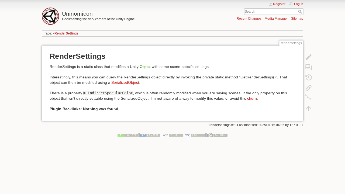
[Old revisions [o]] (308, 77)
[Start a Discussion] (308, 67)
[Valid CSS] (195, 135)
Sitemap (297, 18)
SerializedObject (125, 82)
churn (252, 98)
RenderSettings (66, 33)
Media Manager (276, 18)
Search (300, 11)
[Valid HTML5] (172, 135)
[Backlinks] (308, 88)
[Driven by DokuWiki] (217, 135)
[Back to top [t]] (308, 108)
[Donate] (128, 135)
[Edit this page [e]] (308, 57)
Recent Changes (249, 18)
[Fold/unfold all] (308, 98)
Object (145, 66)
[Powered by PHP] (150, 135)
